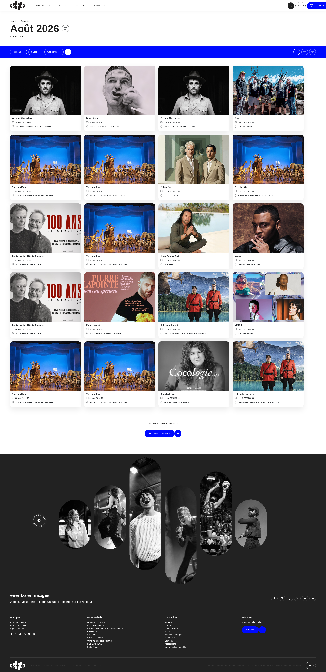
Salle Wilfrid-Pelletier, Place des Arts (29, 195)
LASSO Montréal (95, 638)
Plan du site (170, 638)
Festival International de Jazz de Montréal (106, 629)
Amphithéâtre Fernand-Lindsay (101, 333)
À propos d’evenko (18, 622)
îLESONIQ (92, 635)
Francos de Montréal (96, 625)
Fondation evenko (18, 625)
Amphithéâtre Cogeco (98, 126)
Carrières (169, 625)
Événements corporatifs (175, 647)
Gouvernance (171, 641)
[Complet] (45, 90)
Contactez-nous (172, 629)
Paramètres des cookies (293, 666)
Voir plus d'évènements (159, 433)
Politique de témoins (274, 666)
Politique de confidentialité (217, 666)
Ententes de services (237, 666)
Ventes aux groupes (173, 635)
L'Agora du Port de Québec (174, 195)
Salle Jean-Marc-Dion (172, 402)
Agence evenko (17, 629)
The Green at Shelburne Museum (28, 126)
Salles (167, 632)
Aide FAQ (169, 622)
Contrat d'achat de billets (256, 666)
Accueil (13, 21)
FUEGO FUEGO (94, 644)
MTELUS (241, 126)
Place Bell (168, 264)
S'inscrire (250, 630)
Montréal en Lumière (96, 622)
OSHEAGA (92, 632)
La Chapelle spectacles (24, 264)
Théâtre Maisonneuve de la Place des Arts (180, 333)
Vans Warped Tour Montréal (99, 641)
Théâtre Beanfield (245, 264)
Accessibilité (170, 644)
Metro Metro (92, 647)
